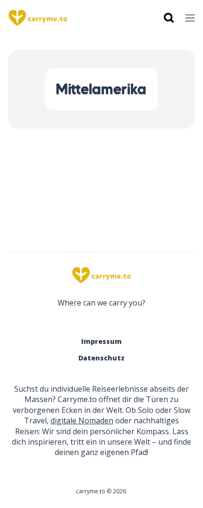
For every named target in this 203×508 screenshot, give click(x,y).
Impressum (101, 341)
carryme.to (90, 491)
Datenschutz (101, 357)
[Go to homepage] (101, 275)
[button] (190, 18)
